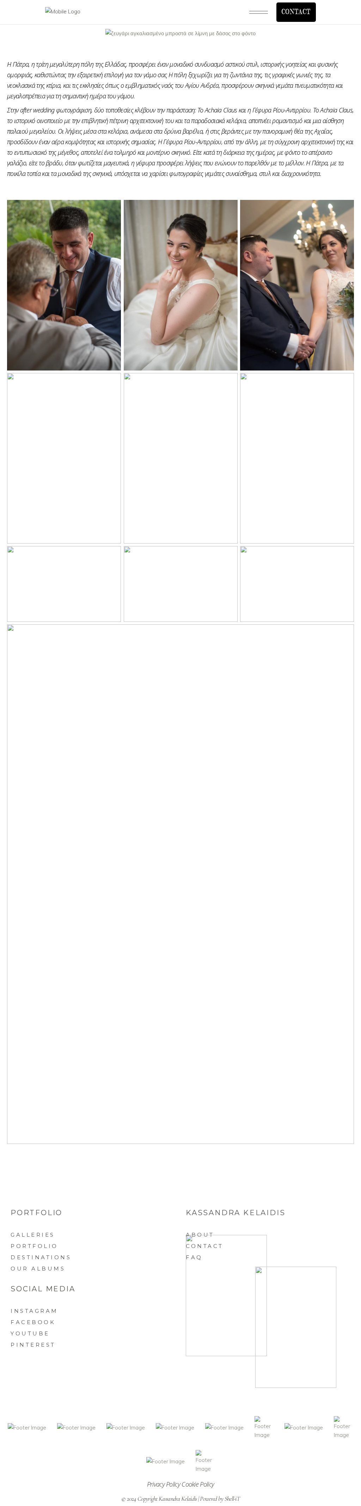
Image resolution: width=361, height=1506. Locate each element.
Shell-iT (232, 1498)
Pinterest (33, 1344)
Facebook (33, 1322)
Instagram (34, 1311)
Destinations (41, 1257)
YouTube (30, 1333)
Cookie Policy (198, 1484)
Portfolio (34, 1246)
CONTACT (296, 12)
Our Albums (38, 1268)
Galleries (33, 1234)
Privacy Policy (164, 1484)
